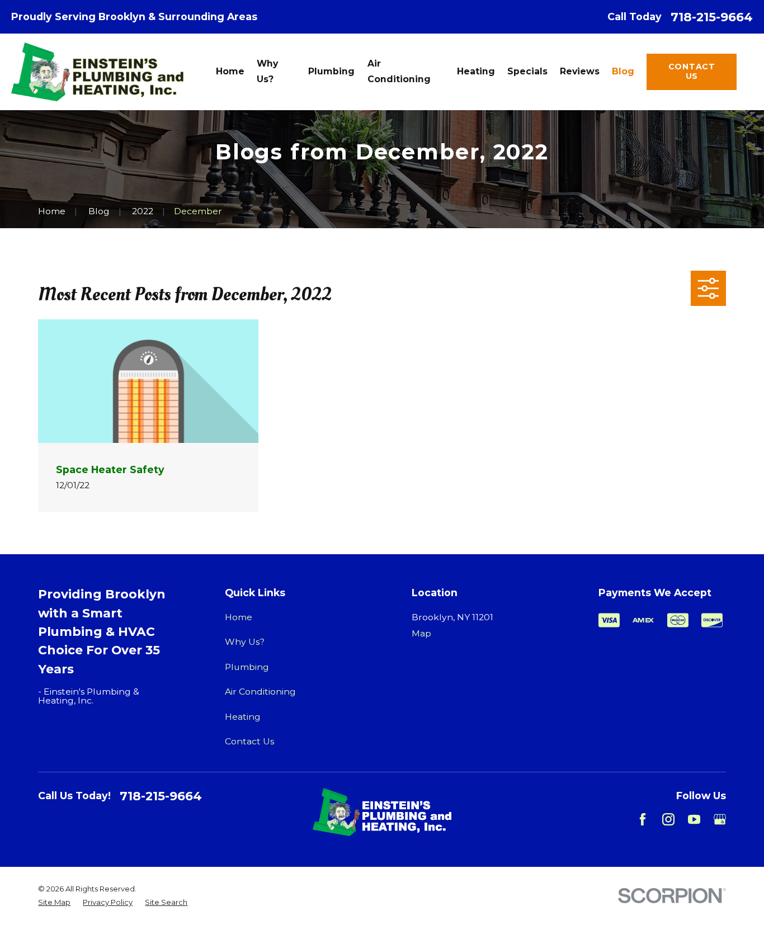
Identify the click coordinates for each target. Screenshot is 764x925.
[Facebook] (642, 819)
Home (238, 617)
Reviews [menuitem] (580, 71)
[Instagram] (668, 819)
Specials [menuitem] (527, 71)
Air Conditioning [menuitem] (399, 71)
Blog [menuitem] (623, 71)
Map (421, 633)
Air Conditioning (260, 691)
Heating (243, 716)
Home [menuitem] (230, 71)
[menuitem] (54, 902)
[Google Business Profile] (720, 819)
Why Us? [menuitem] (267, 71)
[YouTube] (694, 819)
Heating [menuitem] (476, 71)
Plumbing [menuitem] (331, 71)
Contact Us (691, 71)
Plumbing (247, 667)
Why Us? (245, 641)
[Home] (97, 72)
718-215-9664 (712, 17)
